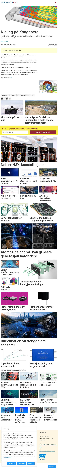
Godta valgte (21, 463)
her (11, 77)
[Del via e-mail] (56, 45)
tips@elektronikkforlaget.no (47, 451)
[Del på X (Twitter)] (51, 45)
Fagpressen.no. (7, 457)
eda (18, 95)
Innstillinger (51, 466)
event (32, 95)
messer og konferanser (8, 95)
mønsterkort (25, 95)
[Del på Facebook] (49, 45)
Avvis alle (30, 463)
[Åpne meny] (55, 2)
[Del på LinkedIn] (54, 45)
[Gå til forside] (27, 2)
